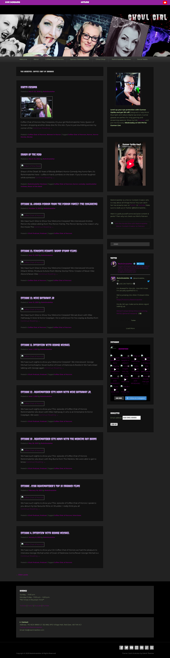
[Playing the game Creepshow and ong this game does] (115, 369)
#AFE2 (119, 313)
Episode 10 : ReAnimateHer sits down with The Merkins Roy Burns (59, 439)
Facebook (121, 648)
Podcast (43, 233)
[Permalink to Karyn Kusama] (37, 119)
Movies (29, 137)
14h (118, 281)
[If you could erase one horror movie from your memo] (115, 389)
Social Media (142, 59)
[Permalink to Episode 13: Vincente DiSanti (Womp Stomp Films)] (32, 262)
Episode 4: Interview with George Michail (45, 533)
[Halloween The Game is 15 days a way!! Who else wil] (145, 359)
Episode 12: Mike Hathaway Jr (37, 298)
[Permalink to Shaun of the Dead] (31, 166)
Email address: (116, 418)
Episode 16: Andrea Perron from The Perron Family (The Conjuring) (59, 204)
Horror (89, 134)
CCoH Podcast (33, 233)
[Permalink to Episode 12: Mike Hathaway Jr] (32, 309)
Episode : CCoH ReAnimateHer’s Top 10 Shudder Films (50, 486)
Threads (152, 648)
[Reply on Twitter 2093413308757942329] (118, 320)
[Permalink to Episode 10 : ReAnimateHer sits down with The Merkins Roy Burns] (32, 450)
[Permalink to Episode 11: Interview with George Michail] (32, 356)
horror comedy (79, 184)
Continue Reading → (42, 128)
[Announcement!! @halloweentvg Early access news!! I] (115, 359)
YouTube (131, 648)
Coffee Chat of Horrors (54, 59)
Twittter (23, 606)
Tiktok (147, 648)
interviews (77, 515)
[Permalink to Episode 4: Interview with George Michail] (32, 544)
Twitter (126, 648)
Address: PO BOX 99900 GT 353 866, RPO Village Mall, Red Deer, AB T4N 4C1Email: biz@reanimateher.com (51, 626)
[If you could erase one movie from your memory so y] (125, 379)
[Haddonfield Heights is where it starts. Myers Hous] (125, 359)
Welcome (23, 59)
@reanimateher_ (139, 278)
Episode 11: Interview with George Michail (45, 345)
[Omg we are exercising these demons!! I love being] (135, 359)
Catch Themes (148, 653)
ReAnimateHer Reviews (121, 59)
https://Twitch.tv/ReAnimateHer (129, 300)
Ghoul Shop (100, 59)
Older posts (22, 575)
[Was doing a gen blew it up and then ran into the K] (145, 369)
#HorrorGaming (140, 311)
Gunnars (141, 120)
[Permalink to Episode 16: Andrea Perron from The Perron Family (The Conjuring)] (32, 215)
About (36, 59)
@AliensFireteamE (129, 313)
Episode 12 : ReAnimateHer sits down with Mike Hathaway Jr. (56, 392)
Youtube (141, 205)
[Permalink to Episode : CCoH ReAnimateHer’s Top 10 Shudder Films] (32, 497)
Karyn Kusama (29, 87)
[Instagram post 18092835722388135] (115, 379)
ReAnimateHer (49, 91)
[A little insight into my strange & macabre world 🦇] (125, 369)
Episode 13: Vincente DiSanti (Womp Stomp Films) (49, 251)
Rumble (46, 606)
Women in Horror (54, 134)
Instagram (137, 648)
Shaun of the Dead (31, 154)
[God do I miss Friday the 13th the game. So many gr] (125, 389)
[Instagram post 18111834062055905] (135, 379)
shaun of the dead (35, 186)
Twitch (133, 205)
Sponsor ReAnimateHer (79, 59)
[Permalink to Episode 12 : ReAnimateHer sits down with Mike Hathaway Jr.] (32, 403)
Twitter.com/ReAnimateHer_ (31, 627)
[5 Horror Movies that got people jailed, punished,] (145, 379)
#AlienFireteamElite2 (125, 311)
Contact (142, 648)
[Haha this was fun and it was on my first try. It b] (135, 369)
